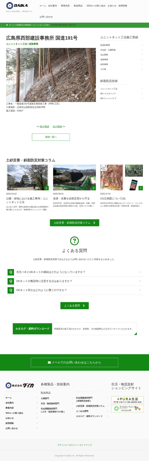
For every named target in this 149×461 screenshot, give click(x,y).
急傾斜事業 (105, 45)
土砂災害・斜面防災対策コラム (72, 222)
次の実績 (57, 126)
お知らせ (112, 5)
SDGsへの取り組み (96, 5)
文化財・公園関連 (108, 50)
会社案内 (52, 5)
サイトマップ (85, 445)
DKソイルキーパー (108, 93)
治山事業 (104, 55)
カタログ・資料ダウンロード (89, 416)
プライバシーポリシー (67, 445)
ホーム (43, 5)
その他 (103, 69)
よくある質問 (72, 305)
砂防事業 (104, 64)
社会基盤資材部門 (52, 410)
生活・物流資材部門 (50, 403)
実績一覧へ (51, 137)
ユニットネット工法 (16, 44)
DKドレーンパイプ (108, 98)
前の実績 (44, 126)
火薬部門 (45, 398)
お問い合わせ (46, 16)
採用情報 (122, 5)
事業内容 (65, 5)
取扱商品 (78, 5)
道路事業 (33, 44)
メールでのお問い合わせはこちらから (76, 362)
